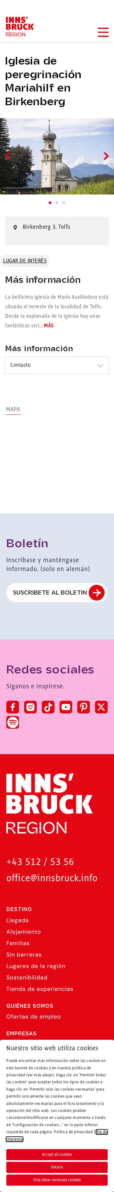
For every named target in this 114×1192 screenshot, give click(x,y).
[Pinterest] (83, 707)
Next (105, 156)
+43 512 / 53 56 (40, 862)
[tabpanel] (57, 156)
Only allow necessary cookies (57, 1180)
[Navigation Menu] (103, 32)
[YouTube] (66, 707)
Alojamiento (23, 932)
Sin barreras (24, 954)
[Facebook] (12, 707)
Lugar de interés (25, 261)
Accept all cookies (57, 1154)
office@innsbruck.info (52, 878)
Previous (9, 156)
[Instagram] (30, 707)
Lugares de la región (36, 966)
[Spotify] (12, 722)
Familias (18, 943)
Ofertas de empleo (33, 1016)
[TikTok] (48, 707)
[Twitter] (101, 707)
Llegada (17, 920)
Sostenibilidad (27, 977)
